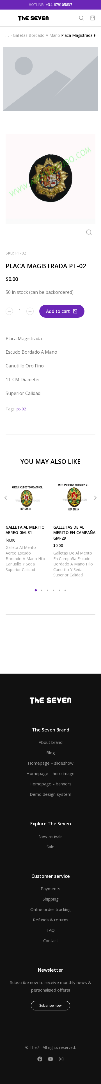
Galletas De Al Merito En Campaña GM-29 (74, 532)
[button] (35, 590)
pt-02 (21, 409)
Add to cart (58, 311)
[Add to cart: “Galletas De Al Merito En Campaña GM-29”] (89, 513)
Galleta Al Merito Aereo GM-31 (25, 529)
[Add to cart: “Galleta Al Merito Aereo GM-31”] (42, 513)
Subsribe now (50, 1005)
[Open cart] (92, 18)
